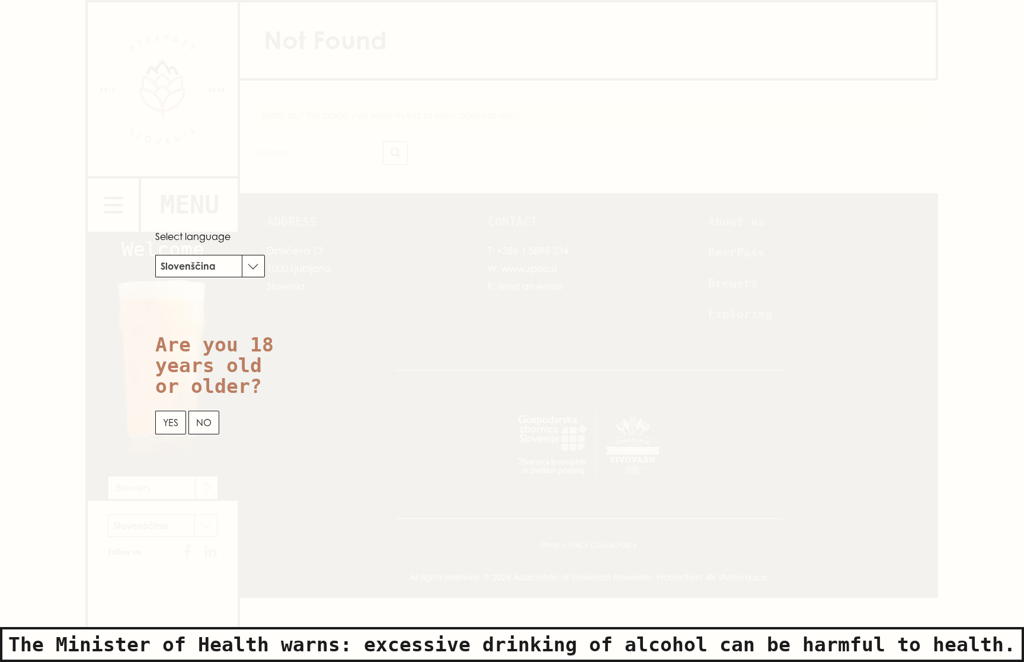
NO (204, 422)
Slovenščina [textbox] (188, 266)
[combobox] (210, 266)
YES (170, 422)
